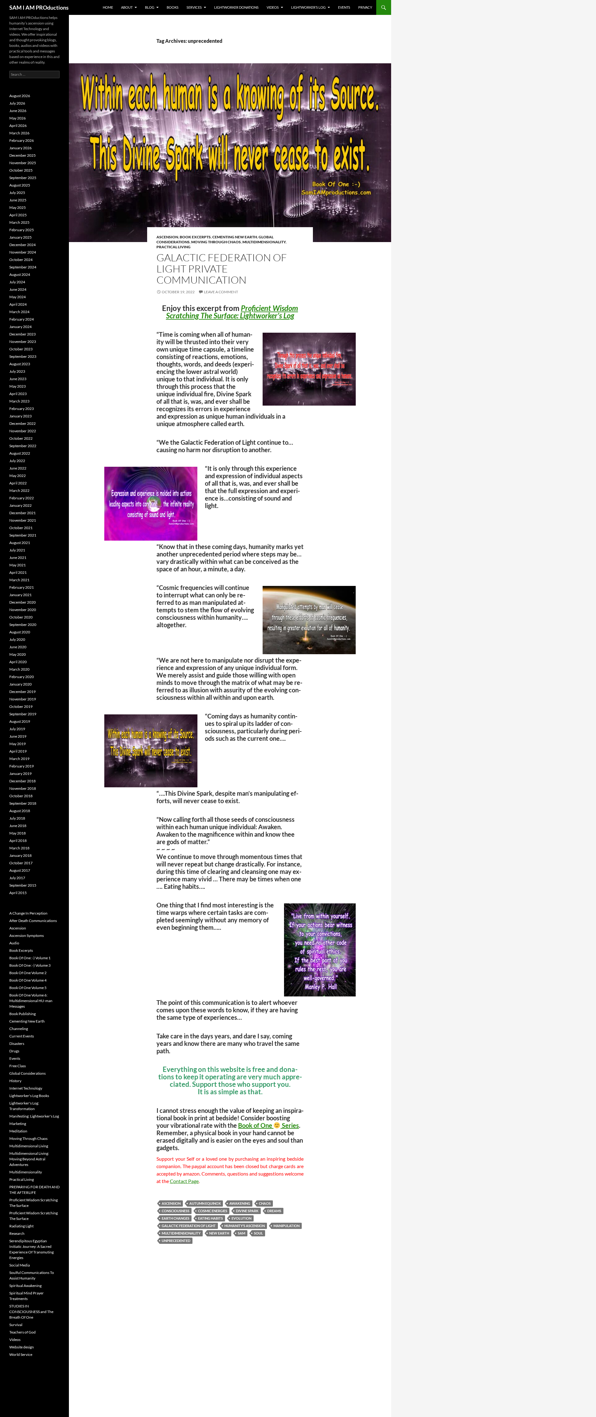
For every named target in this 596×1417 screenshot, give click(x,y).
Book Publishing (22, 1013)
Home (108, 7)
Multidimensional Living (28, 1146)
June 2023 (17, 378)
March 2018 (19, 848)
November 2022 (22, 431)
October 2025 (21, 170)
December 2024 (22, 244)
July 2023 (17, 371)
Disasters (16, 1043)
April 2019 (18, 751)
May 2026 (17, 118)
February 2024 (21, 319)
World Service (20, 1354)
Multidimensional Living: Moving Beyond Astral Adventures (29, 1159)
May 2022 (17, 475)
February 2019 (21, 766)
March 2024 (19, 311)
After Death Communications (33, 920)
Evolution (241, 1218)
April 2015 (18, 892)
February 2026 (21, 140)
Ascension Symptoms (26, 935)
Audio (14, 943)
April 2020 (18, 661)
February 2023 (21, 408)
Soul (258, 1233)
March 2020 (19, 669)
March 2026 (19, 133)
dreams (274, 1211)
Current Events (21, 1036)
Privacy (365, 7)
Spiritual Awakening (25, 1285)
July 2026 (17, 103)
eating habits (210, 1218)
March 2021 (19, 580)
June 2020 (17, 647)
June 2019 (17, 736)
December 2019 (22, 691)
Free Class (17, 1066)
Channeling (18, 1028)
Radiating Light (21, 1226)
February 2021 (21, 587)
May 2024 (17, 297)
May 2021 (17, 565)
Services (194, 7)
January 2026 (20, 148)
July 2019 (17, 728)
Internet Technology (25, 1088)
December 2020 (22, 602)
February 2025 (21, 229)
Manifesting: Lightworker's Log (34, 1116)
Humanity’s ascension (244, 1226)
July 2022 (17, 460)
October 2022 (21, 438)
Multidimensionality (264, 242)
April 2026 (18, 125)
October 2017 (21, 863)
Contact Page (184, 1181)
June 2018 (17, 825)
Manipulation (286, 1226)
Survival (15, 1324)
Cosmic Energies (212, 1211)
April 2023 (18, 393)
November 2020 (22, 609)
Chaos (265, 1203)
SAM (241, 1233)
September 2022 (22, 445)
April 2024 (18, 304)
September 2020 (22, 624)
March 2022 (19, 490)
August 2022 (19, 453)
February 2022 (21, 498)
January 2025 (20, 237)
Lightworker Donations (236, 7)
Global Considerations (27, 1073)
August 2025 (19, 185)
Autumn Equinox (205, 1203)
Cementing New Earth (234, 237)
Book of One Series (268, 1125)
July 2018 (17, 818)
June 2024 (17, 289)
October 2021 (21, 527)
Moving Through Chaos (216, 242)
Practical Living (173, 247)
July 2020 (17, 639)
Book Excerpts (195, 237)
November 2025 (22, 162)
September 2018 (22, 803)
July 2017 (17, 877)
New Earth (219, 1233)
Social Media (19, 1265)
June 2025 (17, 200)
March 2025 (19, 222)
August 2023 (19, 364)
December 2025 (22, 155)
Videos (273, 7)
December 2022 (22, 423)
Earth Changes (175, 1218)
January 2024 (20, 326)
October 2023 (21, 349)
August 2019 (19, 721)
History (15, 1080)
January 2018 (20, 855)
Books (172, 7)
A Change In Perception (28, 913)
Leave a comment (221, 292)
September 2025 (22, 177)
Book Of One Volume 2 (28, 972)
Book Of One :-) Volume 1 (30, 958)
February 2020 (21, 676)
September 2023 (22, 356)
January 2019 (20, 773)
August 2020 (19, 632)
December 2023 (22, 334)
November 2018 (22, 788)
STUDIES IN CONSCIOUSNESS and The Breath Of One (31, 1312)
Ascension (167, 237)
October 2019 (21, 706)
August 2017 (19, 870)
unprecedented (176, 1241)
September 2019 (22, 714)
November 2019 (22, 699)
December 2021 (22, 513)
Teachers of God (22, 1332)
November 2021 (22, 520)
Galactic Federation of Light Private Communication (221, 268)
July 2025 (17, 192)
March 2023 (19, 401)
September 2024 (22, 267)
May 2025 (17, 207)
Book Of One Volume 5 (28, 987)
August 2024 (19, 274)
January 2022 (20, 505)
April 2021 (18, 572)
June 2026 (17, 110)
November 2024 (22, 252)
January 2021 (20, 594)
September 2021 (22, 535)
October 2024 (21, 259)
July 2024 (17, 282)
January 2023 (20, 416)
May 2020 (17, 654)
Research (17, 1233)
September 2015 (22, 885)
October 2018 (21, 796)
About (127, 7)
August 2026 (19, 95)
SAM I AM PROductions (39, 7)
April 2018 (18, 840)
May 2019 (17, 743)
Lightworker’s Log (308, 7)
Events (344, 7)
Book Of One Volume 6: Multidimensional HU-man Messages (30, 1001)
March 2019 (19, 758)
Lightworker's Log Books (29, 1095)
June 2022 (17, 468)
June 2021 (17, 557)
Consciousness (175, 1211)
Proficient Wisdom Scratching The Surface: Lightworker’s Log (232, 312)
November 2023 (22, 341)
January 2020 (20, 684)
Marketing (17, 1123)
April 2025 (18, 215)
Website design (21, 1347)
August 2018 (19, 810)
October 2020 (21, 617)
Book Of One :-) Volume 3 (30, 965)
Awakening (239, 1203)
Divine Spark (247, 1211)
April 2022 (18, 483)
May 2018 (17, 833)
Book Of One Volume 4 (28, 980)
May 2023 (17, 386)
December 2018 (22, 781)
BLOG (149, 7)
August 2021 (19, 542)
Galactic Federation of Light (189, 1226)
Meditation (18, 1131)
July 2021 (17, 550)
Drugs (14, 1051)
